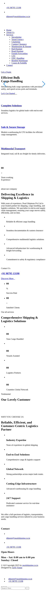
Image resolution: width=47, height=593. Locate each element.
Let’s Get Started (8, 93)
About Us (10, 32)
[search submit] (27, 588)
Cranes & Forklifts (19, 63)
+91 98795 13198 (13, 8)
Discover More (7, 278)
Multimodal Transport (13, 148)
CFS (13, 56)
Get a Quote (6, 72)
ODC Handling (17, 58)
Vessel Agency (17, 39)
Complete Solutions (11, 105)
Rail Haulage (16, 49)
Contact (9, 65)
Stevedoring (16, 37)
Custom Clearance (19, 44)
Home (8, 30)
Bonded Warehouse (19, 60)
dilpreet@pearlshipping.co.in (18, 16)
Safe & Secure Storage (13, 127)
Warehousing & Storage (21, 46)
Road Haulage (17, 51)
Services (9, 35)
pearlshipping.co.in (30, 565)
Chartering (15, 42)
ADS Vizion (17, 568)
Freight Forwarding (19, 53)
